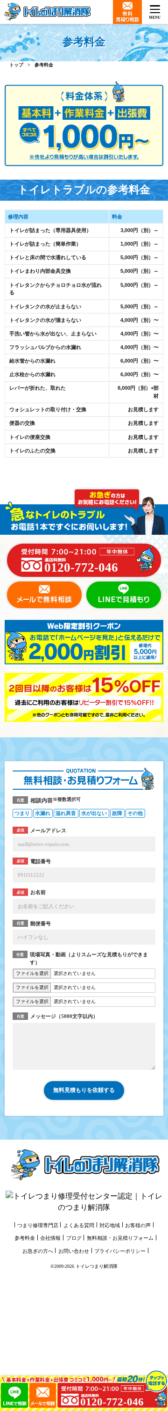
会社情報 (50, 1238)
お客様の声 (138, 1225)
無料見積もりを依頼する (84, 1090)
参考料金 (24, 1238)
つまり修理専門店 (37, 1225)
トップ (16, 64)
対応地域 (109, 1225)
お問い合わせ (73, 1251)
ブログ (74, 1238)
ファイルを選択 (32, 973)
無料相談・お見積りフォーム (120, 1238)
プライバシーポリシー (120, 1251)
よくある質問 (78, 1225)
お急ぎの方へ (37, 1251)
